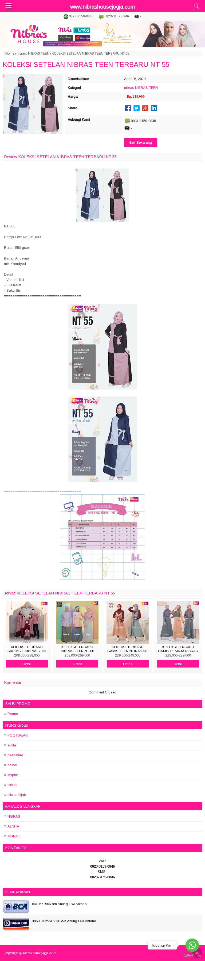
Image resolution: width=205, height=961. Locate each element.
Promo (12, 714)
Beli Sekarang (140, 142)
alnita (11, 745)
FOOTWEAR (17, 735)
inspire (12, 775)
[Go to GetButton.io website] (192, 955)
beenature (15, 755)
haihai (12, 765)
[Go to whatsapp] (192, 945)
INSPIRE (14, 836)
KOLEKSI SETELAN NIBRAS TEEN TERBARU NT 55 (86, 64)
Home (9, 53)
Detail (26, 664)
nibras (21, 53)
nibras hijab (16, 795)
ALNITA (13, 826)
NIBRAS (13, 816)
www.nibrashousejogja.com (102, 7)
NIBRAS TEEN (38, 53)
